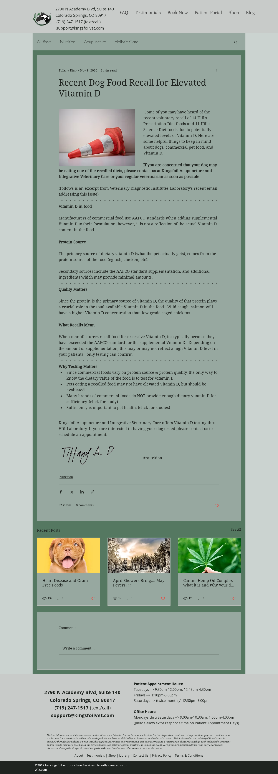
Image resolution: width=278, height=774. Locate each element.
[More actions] (216, 70)
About (78, 755)
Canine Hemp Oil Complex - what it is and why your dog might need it (209, 582)
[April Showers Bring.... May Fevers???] (139, 555)
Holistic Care (126, 41)
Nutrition (67, 41)
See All (236, 530)
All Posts (44, 41)
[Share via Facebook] (61, 492)
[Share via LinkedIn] (82, 492)
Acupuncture (95, 41)
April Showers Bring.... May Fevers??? (138, 582)
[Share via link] (93, 492)
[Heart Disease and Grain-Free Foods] (68, 555)
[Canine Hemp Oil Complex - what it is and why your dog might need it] (209, 555)
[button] (235, 41)
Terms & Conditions (189, 755)
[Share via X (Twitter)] (71, 492)
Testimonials (96, 755)
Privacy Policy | (163, 755)
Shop (112, 755)
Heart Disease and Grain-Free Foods (65, 582)
